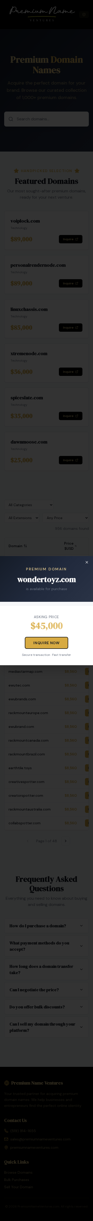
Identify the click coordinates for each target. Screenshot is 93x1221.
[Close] (87, 562)
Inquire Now (46, 643)
